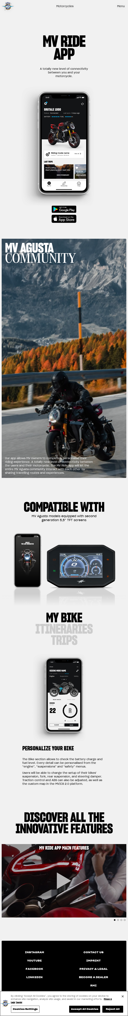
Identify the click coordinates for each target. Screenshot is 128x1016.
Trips (64, 640)
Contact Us (94, 952)
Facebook (34, 968)
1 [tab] (114, 920)
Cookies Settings (25, 1009)
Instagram (34, 952)
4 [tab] (124, 920)
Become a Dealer (93, 977)
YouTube (34, 960)
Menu (121, 6)
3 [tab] (121, 920)
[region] (64, 1003)
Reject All (113, 1009)
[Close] (122, 996)
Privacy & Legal (94, 968)
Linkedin (34, 977)
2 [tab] (118, 920)
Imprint (93, 960)
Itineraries (64, 628)
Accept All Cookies (84, 1009)
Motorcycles (65, 6)
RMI (93, 985)
